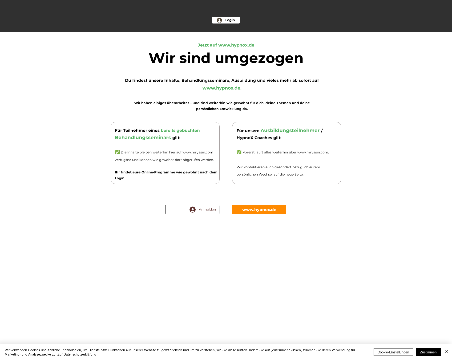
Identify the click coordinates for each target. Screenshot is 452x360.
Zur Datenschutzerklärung (76, 354)
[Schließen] (446, 352)
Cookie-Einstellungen (393, 352)
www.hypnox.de (221, 88)
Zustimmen (428, 352)
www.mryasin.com (197, 152)
